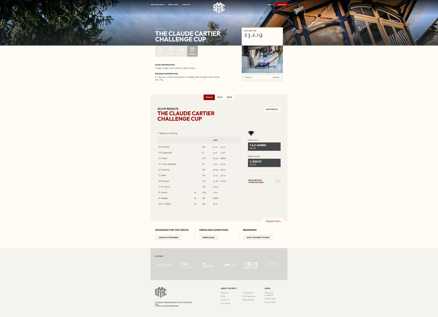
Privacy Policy (270, 302)
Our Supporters (249, 296)
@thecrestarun (248, 300)
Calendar (281, 4)
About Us (224, 293)
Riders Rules (208, 237)
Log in (270, 4)
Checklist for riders (168, 237)
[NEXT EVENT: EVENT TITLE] (288, 12)
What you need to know (258, 237)
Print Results (272, 109)
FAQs (223, 296)
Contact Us (225, 300)
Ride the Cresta (158, 4)
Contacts (186, 4)
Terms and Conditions (269, 294)
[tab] (209, 97)
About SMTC (173, 4)
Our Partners (248, 293)
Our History (225, 303)
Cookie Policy (270, 299)
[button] (157, 5)
